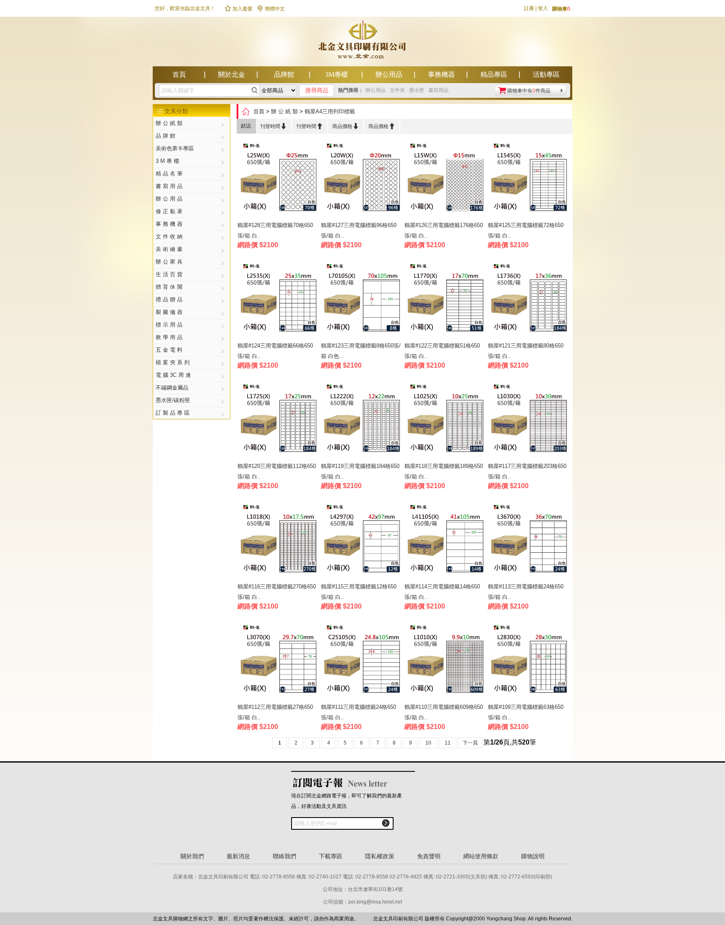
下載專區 (330, 856)
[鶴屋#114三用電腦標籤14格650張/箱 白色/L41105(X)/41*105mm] (445, 540)
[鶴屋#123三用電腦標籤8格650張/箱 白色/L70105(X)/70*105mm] (362, 299)
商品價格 (345, 126)
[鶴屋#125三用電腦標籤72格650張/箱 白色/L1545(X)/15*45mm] (529, 179)
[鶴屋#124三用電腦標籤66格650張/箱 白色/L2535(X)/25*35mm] (278, 299)
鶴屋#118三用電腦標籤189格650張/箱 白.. (443, 471)
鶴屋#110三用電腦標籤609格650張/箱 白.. (443, 712)
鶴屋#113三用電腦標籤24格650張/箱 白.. (525, 591)
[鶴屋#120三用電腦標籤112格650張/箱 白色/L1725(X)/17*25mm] (278, 420)
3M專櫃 (336, 74)
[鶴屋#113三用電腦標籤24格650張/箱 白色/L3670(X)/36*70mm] (529, 540)
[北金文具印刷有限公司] (362, 64)
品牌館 (284, 74)
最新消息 (238, 856)
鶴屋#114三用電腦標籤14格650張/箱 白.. (442, 591)
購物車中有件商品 (528, 91)
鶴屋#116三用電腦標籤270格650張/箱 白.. (276, 591)
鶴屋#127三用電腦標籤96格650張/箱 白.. (358, 230)
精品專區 (493, 74)
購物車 (561, 9)
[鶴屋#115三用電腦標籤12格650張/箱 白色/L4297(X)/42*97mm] (362, 540)
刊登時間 (273, 126)
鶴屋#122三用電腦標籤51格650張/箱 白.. (442, 350)
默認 (246, 126)
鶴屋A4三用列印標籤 (330, 111)
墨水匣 (416, 90)
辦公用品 (389, 74)
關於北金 (231, 74)
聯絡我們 (284, 856)
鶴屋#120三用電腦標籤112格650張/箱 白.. (276, 471)
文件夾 (397, 90)
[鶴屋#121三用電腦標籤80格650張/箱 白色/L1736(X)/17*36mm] (529, 299)
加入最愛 (238, 9)
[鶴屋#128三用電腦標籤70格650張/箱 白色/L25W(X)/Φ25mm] (278, 179)
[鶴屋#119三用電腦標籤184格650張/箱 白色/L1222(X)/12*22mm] (362, 420)
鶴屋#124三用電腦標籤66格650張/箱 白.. (275, 350)
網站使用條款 (480, 856)
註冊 (529, 8)
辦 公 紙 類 (284, 111)
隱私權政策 (379, 856)
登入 (543, 8)
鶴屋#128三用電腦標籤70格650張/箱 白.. (275, 230)
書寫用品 (438, 90)
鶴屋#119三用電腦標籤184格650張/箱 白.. (360, 471)
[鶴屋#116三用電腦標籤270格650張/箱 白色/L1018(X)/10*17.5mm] (278, 540)
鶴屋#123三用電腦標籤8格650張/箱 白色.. (361, 350)
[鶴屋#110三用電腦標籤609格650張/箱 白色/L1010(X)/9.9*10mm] (445, 661)
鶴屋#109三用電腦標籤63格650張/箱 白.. (525, 712)
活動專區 (546, 74)
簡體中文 (271, 9)
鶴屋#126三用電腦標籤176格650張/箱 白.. (443, 230)
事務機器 (441, 74)
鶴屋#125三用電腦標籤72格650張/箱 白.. (525, 230)
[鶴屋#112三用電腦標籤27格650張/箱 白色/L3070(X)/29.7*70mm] (278, 661)
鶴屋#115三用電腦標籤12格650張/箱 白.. (358, 591)
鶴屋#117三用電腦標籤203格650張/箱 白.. (527, 471)
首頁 (179, 74)
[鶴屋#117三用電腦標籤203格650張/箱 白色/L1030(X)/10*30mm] (529, 420)
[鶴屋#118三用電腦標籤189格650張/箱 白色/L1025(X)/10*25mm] (445, 420)
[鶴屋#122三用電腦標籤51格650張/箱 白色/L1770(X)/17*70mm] (445, 299)
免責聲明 (429, 856)
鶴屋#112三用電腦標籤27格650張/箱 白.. (275, 712)
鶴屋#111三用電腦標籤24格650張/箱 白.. (358, 712)
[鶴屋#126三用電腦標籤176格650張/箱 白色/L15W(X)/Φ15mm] (445, 179)
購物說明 (533, 856)
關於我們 (192, 856)
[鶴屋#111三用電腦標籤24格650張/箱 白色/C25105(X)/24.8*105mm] (362, 661)
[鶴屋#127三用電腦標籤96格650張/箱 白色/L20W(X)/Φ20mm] (362, 179)
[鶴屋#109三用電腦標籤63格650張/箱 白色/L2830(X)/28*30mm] (529, 661)
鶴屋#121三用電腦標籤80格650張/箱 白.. (525, 350)
